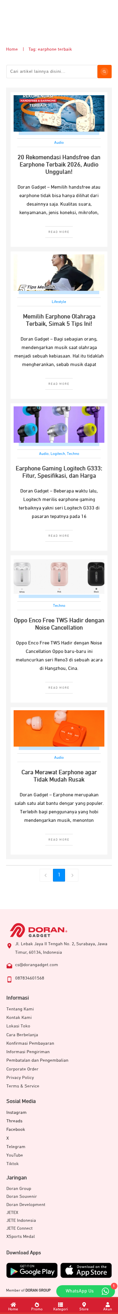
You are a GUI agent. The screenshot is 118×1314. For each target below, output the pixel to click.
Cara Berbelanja (22, 1035)
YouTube (14, 1155)
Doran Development (25, 1204)
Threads (14, 1121)
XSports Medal (20, 1236)
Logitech (58, 454)
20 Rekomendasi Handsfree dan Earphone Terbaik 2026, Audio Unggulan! (59, 164)
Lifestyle (59, 302)
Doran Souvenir (21, 1196)
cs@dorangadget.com (36, 965)
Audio (59, 143)
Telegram (15, 1146)
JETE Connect (19, 1228)
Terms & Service (22, 1086)
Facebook (15, 1129)
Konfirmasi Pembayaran (30, 1043)
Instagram (16, 1112)
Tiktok (12, 1163)
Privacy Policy (20, 1077)
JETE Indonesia (21, 1220)
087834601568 (29, 978)
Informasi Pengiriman (28, 1052)
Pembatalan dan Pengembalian (37, 1060)
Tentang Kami (20, 1009)
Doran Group (18, 1188)
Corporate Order (22, 1069)
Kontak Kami (19, 1017)
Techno (73, 454)
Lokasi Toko (18, 1026)
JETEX (12, 1212)
